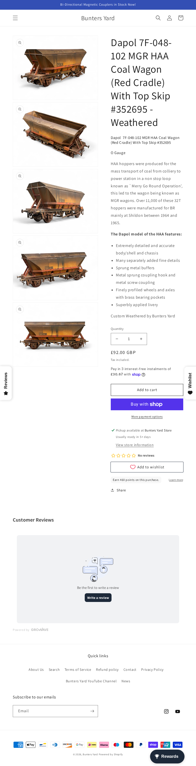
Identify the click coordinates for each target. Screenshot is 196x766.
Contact (130, 669)
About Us (36, 669)
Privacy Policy (152, 669)
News (125, 681)
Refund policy (107, 669)
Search (54, 669)
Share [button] (121, 490)
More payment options (147, 416)
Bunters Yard (90, 754)
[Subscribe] (92, 711)
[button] (15, 18)
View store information (135, 445)
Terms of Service (78, 669)
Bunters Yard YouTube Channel (91, 681)
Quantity (117, 329)
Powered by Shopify (111, 754)
